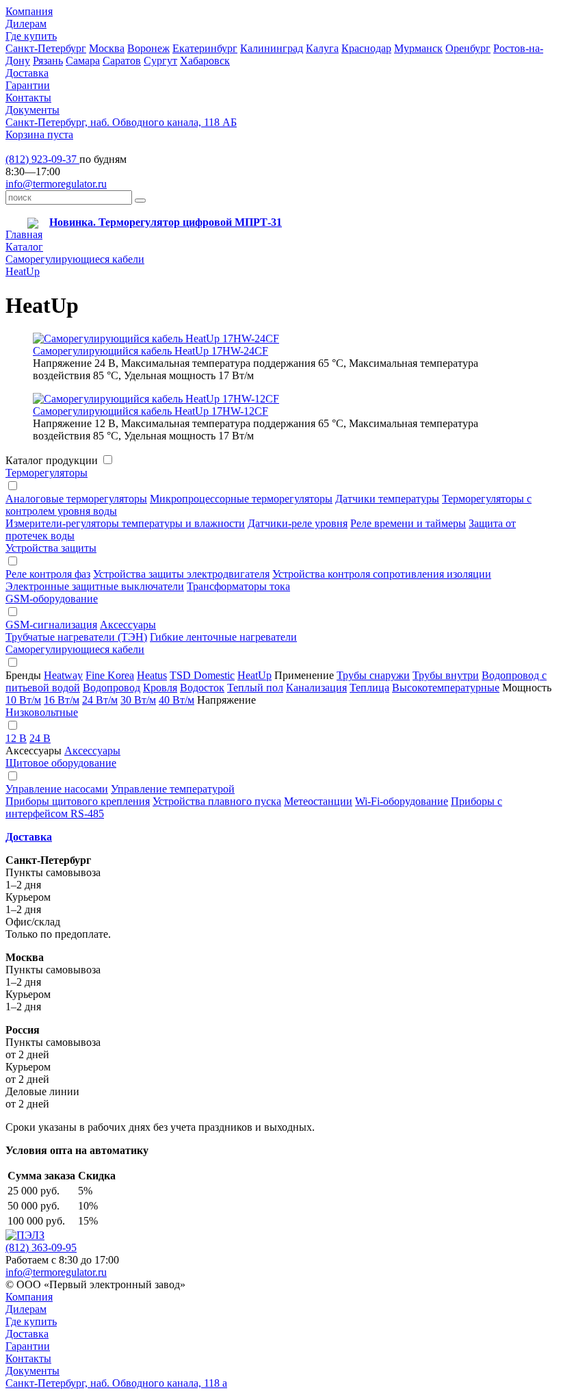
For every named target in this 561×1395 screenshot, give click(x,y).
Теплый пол (255, 687)
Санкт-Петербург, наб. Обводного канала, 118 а (116, 1383)
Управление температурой (173, 789)
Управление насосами (56, 789)
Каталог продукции (51, 460)
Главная (23, 234)
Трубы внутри (446, 675)
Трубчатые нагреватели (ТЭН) (76, 637)
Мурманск (418, 48)
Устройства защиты (50, 548)
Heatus (152, 675)
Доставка (27, 73)
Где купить (31, 36)
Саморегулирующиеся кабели (74, 259)
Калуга (322, 48)
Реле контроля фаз (47, 574)
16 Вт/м (61, 700)
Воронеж (148, 48)
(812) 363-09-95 (41, 1247)
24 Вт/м (100, 700)
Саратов (122, 60)
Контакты (28, 97)
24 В (40, 738)
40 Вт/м (176, 700)
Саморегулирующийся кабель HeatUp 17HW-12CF (150, 411)
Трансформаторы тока (238, 586)
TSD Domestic (202, 675)
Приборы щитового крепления (77, 801)
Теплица (369, 687)
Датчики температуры (387, 498)
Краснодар (366, 48)
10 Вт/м (23, 700)
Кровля (160, 687)
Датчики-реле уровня (298, 523)
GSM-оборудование (51, 598)
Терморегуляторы (46, 472)
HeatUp (22, 271)
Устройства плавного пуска (217, 801)
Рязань (48, 60)
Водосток (202, 687)
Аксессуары (128, 624)
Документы (32, 110)
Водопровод (111, 687)
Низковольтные (41, 712)
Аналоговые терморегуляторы (76, 498)
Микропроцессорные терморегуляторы (241, 498)
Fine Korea (110, 675)
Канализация (316, 687)
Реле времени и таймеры (408, 523)
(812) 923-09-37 (42, 159)
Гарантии (27, 85)
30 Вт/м (138, 700)
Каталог (24, 247)
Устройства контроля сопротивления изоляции (381, 574)
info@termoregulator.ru (56, 184)
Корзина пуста (39, 134)
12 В (16, 738)
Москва (107, 48)
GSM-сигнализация (51, 624)
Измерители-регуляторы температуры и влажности (125, 523)
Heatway (63, 675)
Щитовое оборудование (60, 763)
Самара (83, 60)
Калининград (271, 48)
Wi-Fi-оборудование (401, 801)
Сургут (160, 60)
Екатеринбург (204, 48)
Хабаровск (205, 60)
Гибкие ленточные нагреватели (223, 637)
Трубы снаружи (373, 675)
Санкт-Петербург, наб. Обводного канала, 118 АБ (121, 122)
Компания (29, 11)
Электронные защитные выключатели (94, 586)
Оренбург (468, 48)
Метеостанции (318, 801)
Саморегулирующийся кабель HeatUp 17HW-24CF (150, 351)
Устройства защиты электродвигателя (181, 574)
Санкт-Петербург (45, 48)
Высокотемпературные (445, 687)
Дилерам (26, 23)
